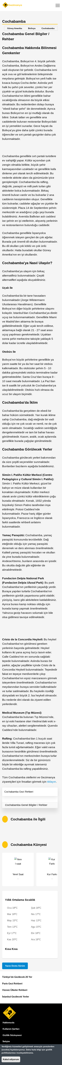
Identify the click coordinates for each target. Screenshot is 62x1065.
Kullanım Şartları (11, 1029)
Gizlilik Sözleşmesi (12, 1035)
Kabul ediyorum (11, 1059)
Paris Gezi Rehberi (12, 983)
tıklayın (51, 781)
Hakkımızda (8, 1022)
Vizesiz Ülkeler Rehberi (14, 990)
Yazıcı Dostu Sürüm (15, 966)
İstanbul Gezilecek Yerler (15, 996)
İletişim (6, 1041)
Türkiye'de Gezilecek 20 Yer (17, 977)
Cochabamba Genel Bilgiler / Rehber (26, 805)
